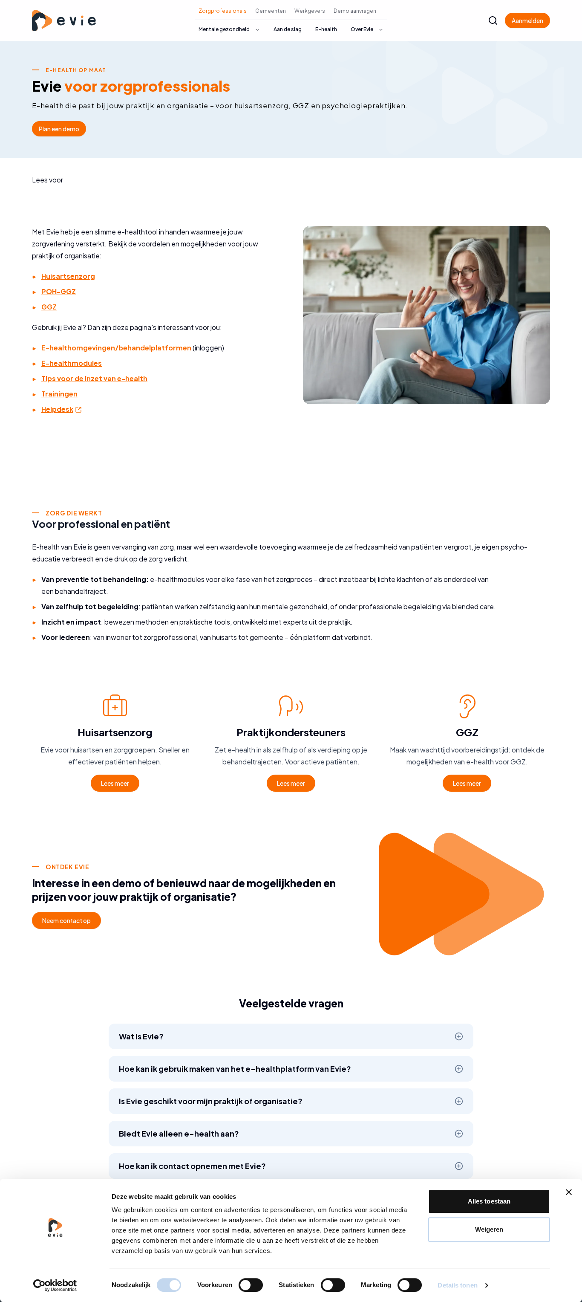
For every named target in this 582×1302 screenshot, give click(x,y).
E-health (326, 29)
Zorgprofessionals (223, 11)
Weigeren (489, 1229)
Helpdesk (62, 409)
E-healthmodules (71, 363)
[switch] (251, 1285)
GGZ (49, 306)
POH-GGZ (58, 291)
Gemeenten (270, 11)
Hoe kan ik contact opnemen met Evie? (192, 1166)
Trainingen (59, 393)
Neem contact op (66, 920)
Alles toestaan (489, 1201)
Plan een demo (59, 129)
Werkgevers (309, 11)
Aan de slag (288, 29)
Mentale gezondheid (224, 29)
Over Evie (362, 29)
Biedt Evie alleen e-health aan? (179, 1133)
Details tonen (457, 1285)
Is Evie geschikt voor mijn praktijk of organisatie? (211, 1101)
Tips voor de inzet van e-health (94, 378)
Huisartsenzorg (68, 276)
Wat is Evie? (141, 1036)
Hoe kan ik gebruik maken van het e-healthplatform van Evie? (235, 1068)
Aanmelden (527, 20)
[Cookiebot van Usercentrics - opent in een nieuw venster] (55, 1285)
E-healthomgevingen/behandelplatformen (116, 347)
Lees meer (115, 783)
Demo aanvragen (355, 11)
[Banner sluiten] (569, 1192)
